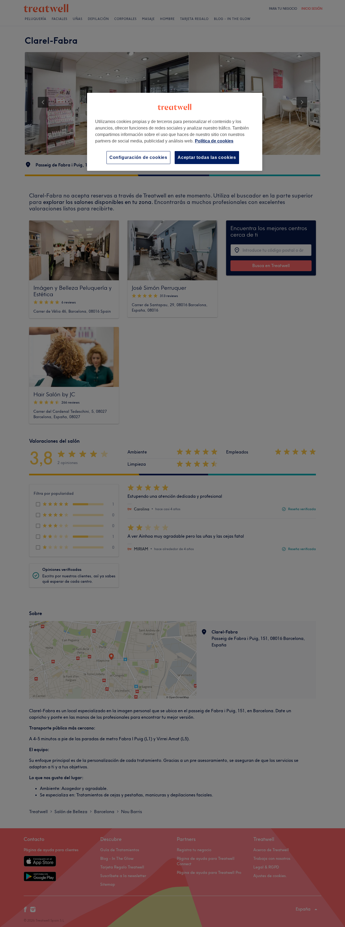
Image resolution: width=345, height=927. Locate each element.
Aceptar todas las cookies (207, 157)
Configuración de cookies (138, 157)
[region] (174, 132)
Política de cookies (214, 141)
